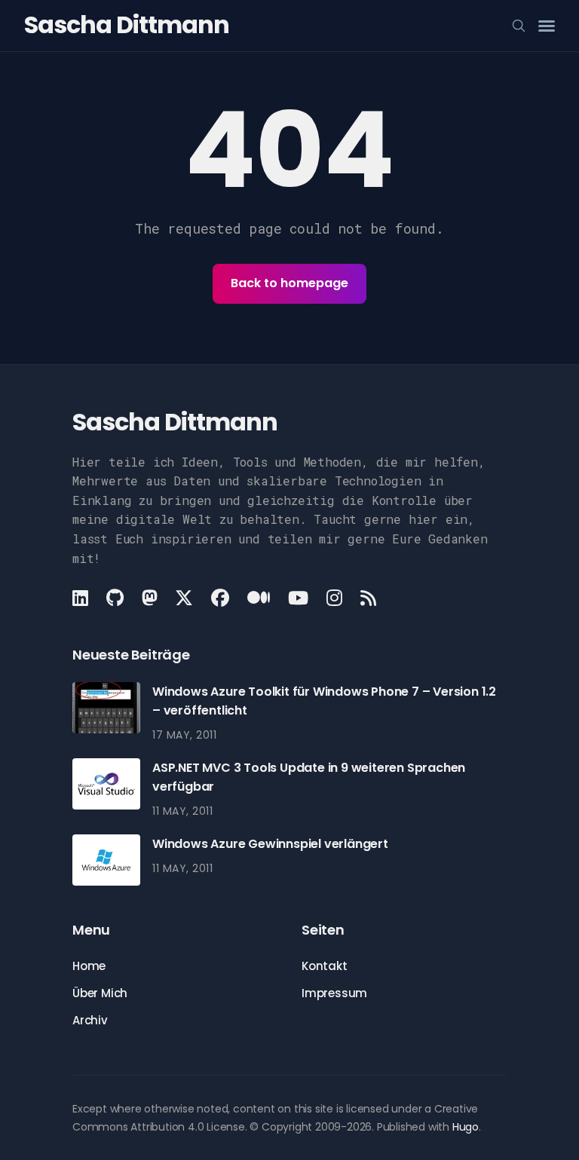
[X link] (184, 598)
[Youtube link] (298, 598)
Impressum (334, 993)
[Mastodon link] (150, 598)
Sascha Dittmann (126, 24)
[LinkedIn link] (81, 598)
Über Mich (99, 993)
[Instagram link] (334, 598)
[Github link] (115, 598)
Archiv (90, 1020)
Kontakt (325, 966)
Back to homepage (289, 283)
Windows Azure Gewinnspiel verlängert (270, 843)
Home (89, 966)
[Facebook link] (220, 598)
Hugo (465, 1126)
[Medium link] (258, 598)
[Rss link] (368, 598)
